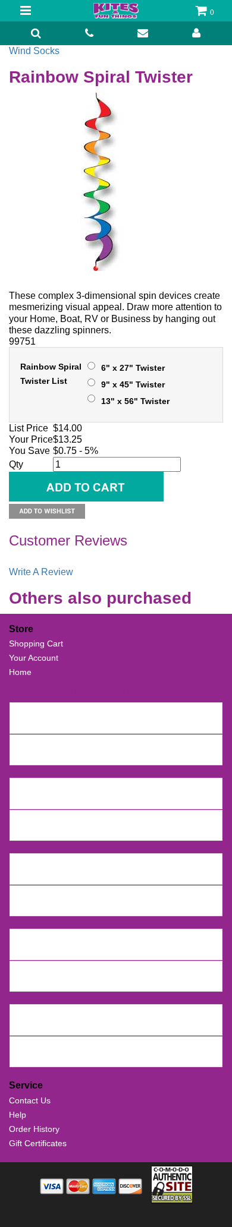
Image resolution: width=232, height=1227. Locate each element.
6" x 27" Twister (133, 368)
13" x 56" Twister (135, 401)
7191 (22, 1013)
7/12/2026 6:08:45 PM (152, 875)
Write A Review (41, 572)
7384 (22, 895)
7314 (22, 970)
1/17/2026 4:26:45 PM (133, 1057)
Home (20, 672)
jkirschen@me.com (49, 906)
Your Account (33, 658)
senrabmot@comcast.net (60, 831)
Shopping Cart (36, 643)
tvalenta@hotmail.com (55, 950)
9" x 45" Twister (133, 384)
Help (17, 1114)
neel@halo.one (41, 724)
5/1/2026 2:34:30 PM (98, 982)
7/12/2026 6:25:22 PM (152, 831)
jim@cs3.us (35, 982)
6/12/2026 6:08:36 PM (129, 906)
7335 (22, 938)
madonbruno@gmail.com (60, 1026)
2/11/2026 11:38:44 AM (154, 1026)
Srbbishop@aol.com (51, 1057)
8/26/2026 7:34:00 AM (147, 800)
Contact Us (30, 1100)
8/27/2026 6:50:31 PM (136, 756)
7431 (22, 819)
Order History (34, 1129)
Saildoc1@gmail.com (52, 756)
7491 (22, 787)
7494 (22, 744)
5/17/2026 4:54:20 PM (141, 950)
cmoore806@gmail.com (58, 800)
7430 (22, 863)
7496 (22, 712)
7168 (22, 1046)
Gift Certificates (38, 1143)
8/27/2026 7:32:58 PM (114, 724)
